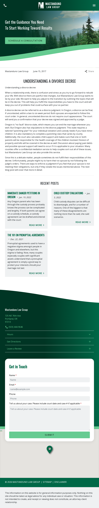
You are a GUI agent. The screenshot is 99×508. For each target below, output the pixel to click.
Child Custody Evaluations (68, 193)
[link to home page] (49, 5)
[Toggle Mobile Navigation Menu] (94, 5)
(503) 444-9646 (15, 326)
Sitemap (47, 482)
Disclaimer (60, 482)
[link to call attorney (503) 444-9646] (5, 5)
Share (91, 71)
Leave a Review (14, 348)
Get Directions (14, 341)
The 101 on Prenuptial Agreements (25, 235)
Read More (35, 225)
